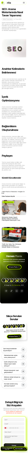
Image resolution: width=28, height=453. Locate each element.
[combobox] (7, 428)
